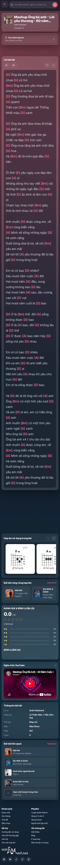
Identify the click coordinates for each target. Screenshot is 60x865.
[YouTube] (10, 859)
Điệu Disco (34, 726)
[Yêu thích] (47, 65)
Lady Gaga (47, 597)
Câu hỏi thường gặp (10, 835)
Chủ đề (5, 820)
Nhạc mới (6, 812)
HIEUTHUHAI (18, 785)
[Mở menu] (5, 4)
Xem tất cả (51, 583)
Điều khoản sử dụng (39, 842)
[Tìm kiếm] (54, 4)
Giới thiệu (35, 832)
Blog (33, 835)
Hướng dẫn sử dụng (10, 832)
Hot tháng (6, 816)
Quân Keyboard (20, 25)
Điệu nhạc (6, 823)
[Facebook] (4, 859)
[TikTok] (16, 859)
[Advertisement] (31, 50)
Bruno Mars (48, 595)
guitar (25, 547)
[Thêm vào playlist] (53, 65)
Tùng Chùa (17, 795)
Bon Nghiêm (26, 753)
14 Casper (19, 593)
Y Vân (46, 715)
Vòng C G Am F (37, 816)
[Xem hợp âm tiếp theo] (53, 538)
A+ (13, 65)
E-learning (35, 839)
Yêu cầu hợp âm (8, 842)
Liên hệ (5, 839)
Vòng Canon (36, 820)
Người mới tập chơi (39, 823)
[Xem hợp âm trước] (48, 538)
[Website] (28, 859)
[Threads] (22, 859)
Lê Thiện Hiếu (35, 715)
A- (7, 65)
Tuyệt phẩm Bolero (39, 812)
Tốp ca (15, 774)
